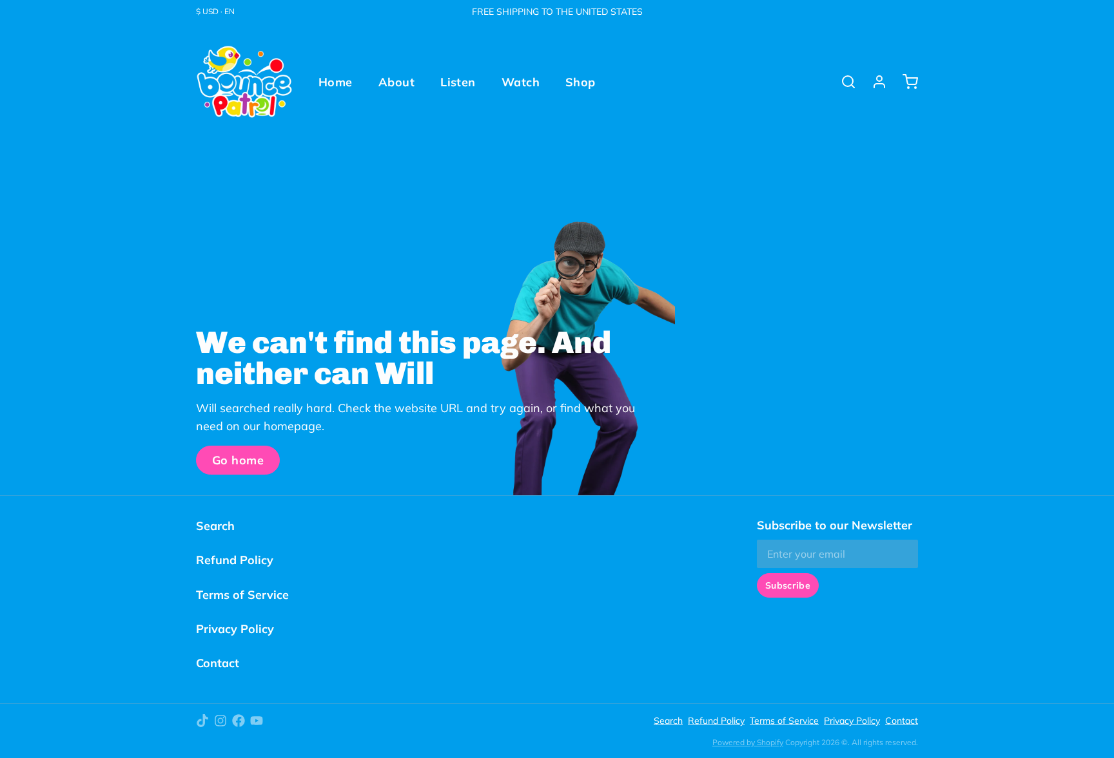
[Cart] (905, 82)
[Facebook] (238, 720)
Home (335, 82)
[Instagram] (220, 720)
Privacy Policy (235, 628)
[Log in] (874, 82)
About (396, 82)
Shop (580, 82)
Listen (458, 82)
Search (215, 525)
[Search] (843, 82)
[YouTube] (256, 720)
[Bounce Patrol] (244, 81)
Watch (521, 82)
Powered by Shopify (747, 742)
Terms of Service (242, 594)
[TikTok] (202, 720)
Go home (238, 460)
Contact (217, 663)
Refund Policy (234, 560)
